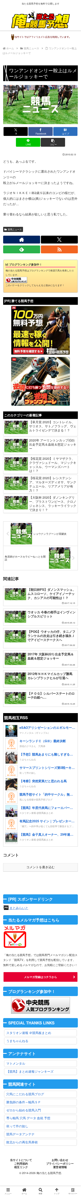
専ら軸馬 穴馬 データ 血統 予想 (28, 1118)
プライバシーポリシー (60, 1163)
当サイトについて (21, 1160)
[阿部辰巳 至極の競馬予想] (40, 330)
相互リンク (21, 1167)
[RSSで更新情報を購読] (59, 249)
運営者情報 (60, 1167)
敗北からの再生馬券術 (22, 1142)
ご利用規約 (21, 1163)
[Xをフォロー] (59, 240)
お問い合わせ (60, 1160)
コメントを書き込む (40, 867)
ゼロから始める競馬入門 (23, 1110)
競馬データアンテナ (20, 1134)
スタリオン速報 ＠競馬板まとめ (28, 1032)
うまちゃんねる (17, 1040)
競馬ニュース (15, 229)
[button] (53, 142)
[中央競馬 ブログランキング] (16, 279)
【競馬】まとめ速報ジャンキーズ (29, 1071)
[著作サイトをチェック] (21, 240)
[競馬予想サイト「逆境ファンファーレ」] (40, 381)
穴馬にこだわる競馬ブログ (25, 1094)
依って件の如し (17, 1126)
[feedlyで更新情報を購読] (21, 249)
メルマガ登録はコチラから (40, 977)
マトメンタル (15, 1063)
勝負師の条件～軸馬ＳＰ (23, 1102)
